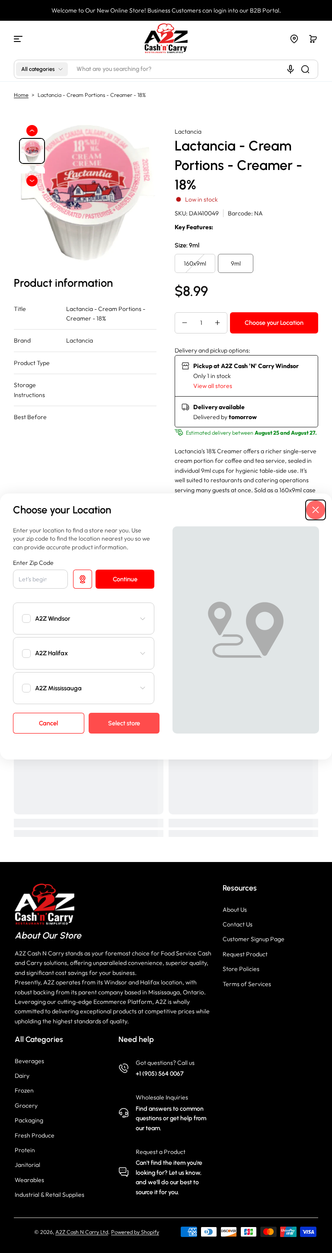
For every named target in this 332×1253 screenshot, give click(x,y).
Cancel (48, 723)
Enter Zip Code (33, 563)
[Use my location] (82, 579)
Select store (124, 723)
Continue (125, 579)
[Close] (315, 509)
